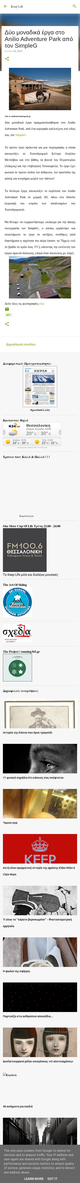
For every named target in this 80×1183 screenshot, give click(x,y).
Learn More (33, 1179)
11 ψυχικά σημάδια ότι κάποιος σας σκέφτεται (33, 777)
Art (8, 315)
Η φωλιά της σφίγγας (16, 971)
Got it (52, 1179)
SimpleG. (21, 135)
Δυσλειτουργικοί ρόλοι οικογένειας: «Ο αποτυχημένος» (38, 1061)
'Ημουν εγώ (10, 822)
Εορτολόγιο (26, 516)
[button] (7, 59)
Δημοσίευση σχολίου (21, 344)
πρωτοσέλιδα (40, 409)
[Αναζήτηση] (74, 6)
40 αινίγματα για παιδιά (18, 1106)
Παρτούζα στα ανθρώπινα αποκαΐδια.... (28, 1016)
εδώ (41, 303)
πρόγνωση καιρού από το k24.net (32, 447)
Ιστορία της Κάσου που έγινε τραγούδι (27, 732)
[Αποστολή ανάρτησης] (7, 310)
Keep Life (17, 6)
